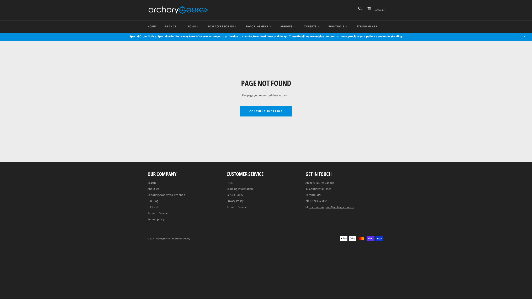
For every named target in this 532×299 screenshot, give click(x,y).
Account (379, 10)
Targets (311, 27)
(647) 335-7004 (319, 201)
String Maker (367, 27)
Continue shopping (266, 111)
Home (152, 27)
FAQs (230, 183)
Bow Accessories (221, 27)
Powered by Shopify (180, 238)
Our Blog (153, 201)
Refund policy (156, 219)
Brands (171, 27)
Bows (192, 27)
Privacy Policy (235, 201)
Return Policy (235, 195)
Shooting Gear (257, 27)
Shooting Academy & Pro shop (166, 195)
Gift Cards (153, 207)
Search (152, 183)
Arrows (286, 27)
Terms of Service (158, 213)
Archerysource (163, 238)
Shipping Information (240, 189)
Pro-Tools (337, 27)
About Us (153, 189)
